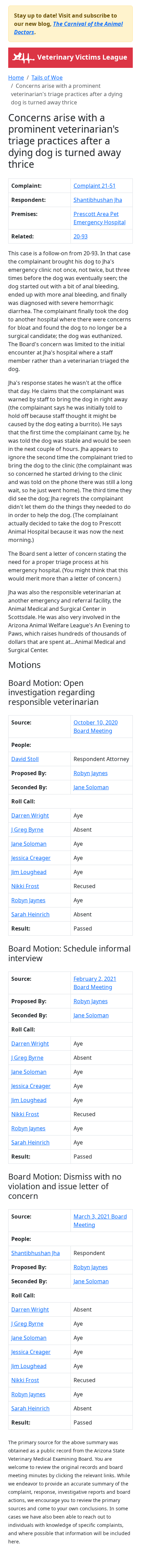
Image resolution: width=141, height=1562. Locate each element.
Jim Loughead (29, 872)
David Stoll (25, 759)
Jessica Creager (31, 858)
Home (16, 77)
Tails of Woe (47, 77)
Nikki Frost (25, 886)
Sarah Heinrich (30, 914)
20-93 (81, 236)
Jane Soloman (91, 787)
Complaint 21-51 (95, 185)
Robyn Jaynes (91, 773)
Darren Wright (30, 815)
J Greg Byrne (27, 829)
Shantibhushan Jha (98, 200)
